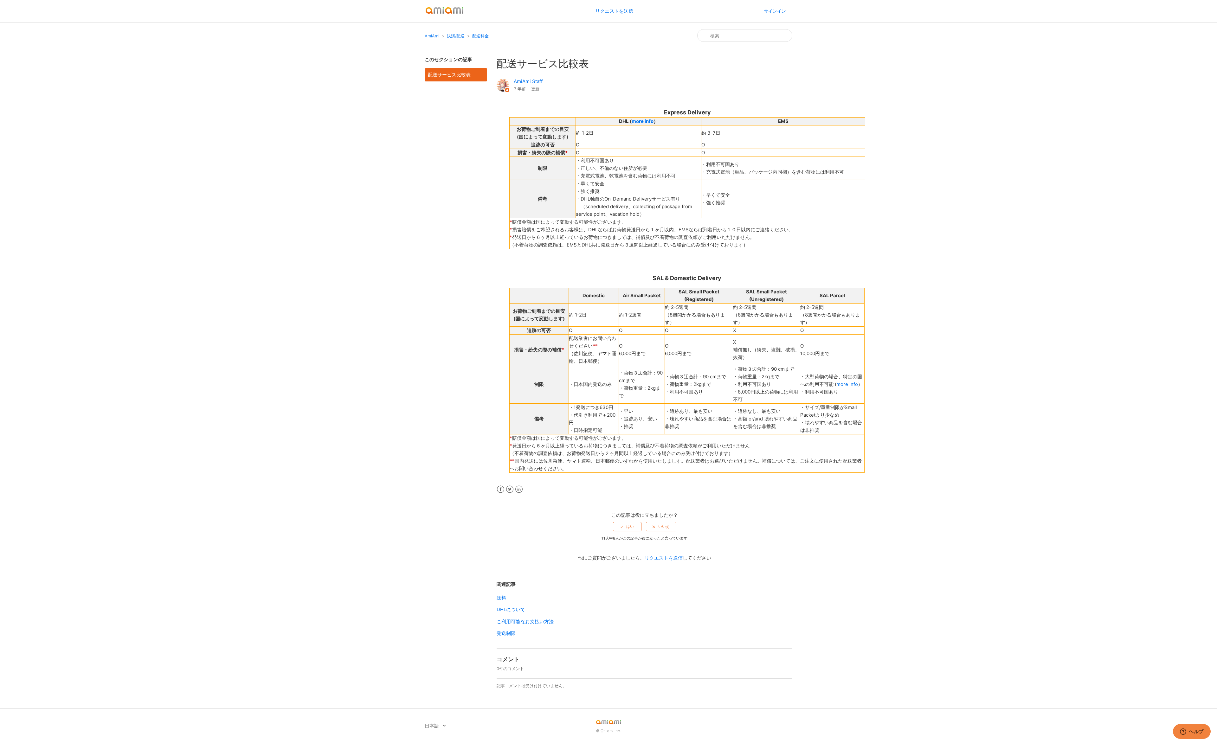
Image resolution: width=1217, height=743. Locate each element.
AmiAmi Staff (528, 81)
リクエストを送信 (614, 11)
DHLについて (511, 609)
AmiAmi (432, 35)
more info (643, 121)
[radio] (627, 526)
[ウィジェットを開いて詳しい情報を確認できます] (1192, 732)
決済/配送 (456, 35)
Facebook (501, 489)
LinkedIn (519, 489)
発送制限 (506, 633)
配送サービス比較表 (449, 75)
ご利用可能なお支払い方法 (525, 621)
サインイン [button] (775, 11)
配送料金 (480, 35)
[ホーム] (444, 14)
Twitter (510, 489)
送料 (501, 598)
